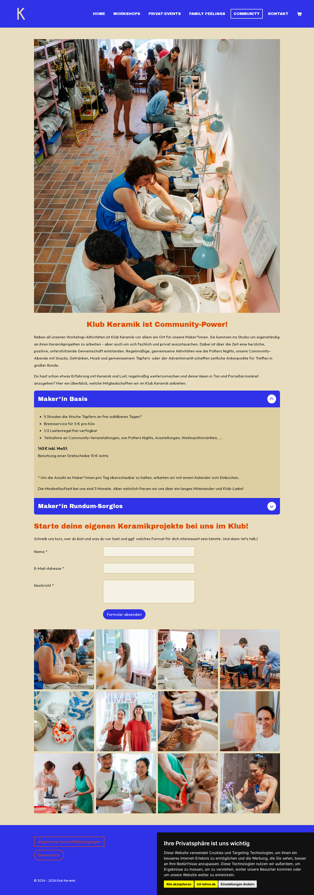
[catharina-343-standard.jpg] (250, 783)
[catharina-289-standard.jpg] (64, 659)
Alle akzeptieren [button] (178, 884)
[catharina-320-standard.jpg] (126, 721)
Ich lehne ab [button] (206, 884)
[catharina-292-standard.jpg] (64, 721)
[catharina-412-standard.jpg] (188, 783)
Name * (40, 551)
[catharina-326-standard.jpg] (188, 721)
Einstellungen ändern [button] (237, 884)
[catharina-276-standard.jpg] (250, 659)
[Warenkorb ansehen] (299, 14)
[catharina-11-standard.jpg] (126, 659)
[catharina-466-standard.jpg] (250, 721)
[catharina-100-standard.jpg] (188, 659)
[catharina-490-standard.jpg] (126, 783)
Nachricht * (44, 585)
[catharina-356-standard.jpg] (64, 783)
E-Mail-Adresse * (49, 568)
